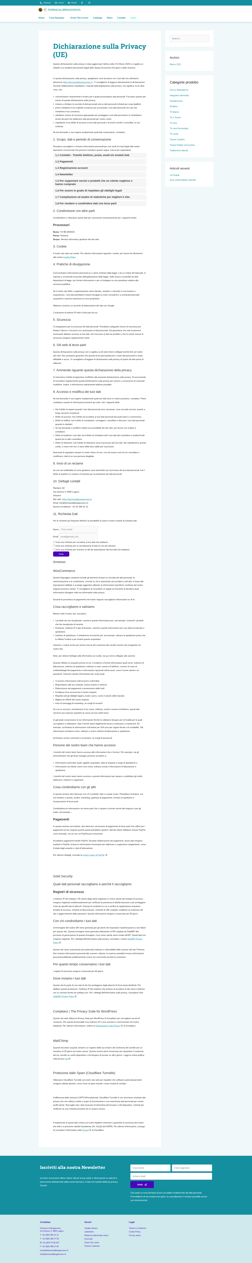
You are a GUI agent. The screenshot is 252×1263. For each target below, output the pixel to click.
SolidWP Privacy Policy (63, 996)
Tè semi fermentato (179, 128)
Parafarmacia (176, 101)
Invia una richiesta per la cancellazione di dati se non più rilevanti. (85, 546)
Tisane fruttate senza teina (182, 145)
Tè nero (173, 123)
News (110, 17)
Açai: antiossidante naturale (183, 180)
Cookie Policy (69, 257)
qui (66, 1059)
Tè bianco (174, 112)
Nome (56, 529)
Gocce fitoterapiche (179, 90)
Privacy (85, 1130)
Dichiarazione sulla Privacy (108, 1026)
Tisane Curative (177, 139)
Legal (133, 17)
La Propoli (174, 175)
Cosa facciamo (56, 17)
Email (55, 537)
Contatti (121, 17)
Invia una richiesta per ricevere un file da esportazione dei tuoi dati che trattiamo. (92, 549)
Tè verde (174, 134)
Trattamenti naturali (179, 150)
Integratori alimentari (179, 95)
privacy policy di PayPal (94, 855)
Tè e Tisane (175, 117)
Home (41, 17)
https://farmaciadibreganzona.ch (78, 82)
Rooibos (174, 106)
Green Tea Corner (79, 17)
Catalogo (97, 17)
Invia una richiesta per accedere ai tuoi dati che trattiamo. (81, 542)
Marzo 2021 (175, 64)
